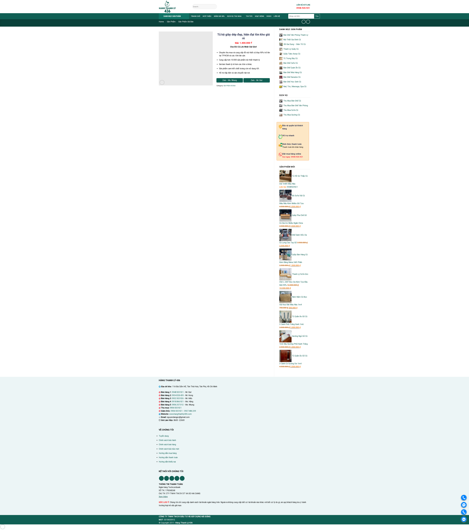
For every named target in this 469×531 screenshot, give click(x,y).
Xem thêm (163, 496)
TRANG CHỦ (195, 16)
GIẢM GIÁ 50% (219, 16)
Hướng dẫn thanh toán (168, 457)
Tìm (317, 16)
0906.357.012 (178, 405)
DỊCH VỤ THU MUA (234, 16)
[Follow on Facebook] (161, 478)
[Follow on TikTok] (166, 478)
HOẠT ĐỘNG (259, 16)
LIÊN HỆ (277, 16)
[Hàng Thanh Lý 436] (174, 6)
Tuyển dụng (164, 436)
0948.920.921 (178, 392)
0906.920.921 (175, 408)
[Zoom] (162, 82)
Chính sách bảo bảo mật (169, 449)
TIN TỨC (249, 16)
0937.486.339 (190, 411)
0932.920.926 (178, 398)
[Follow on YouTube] (182, 478)
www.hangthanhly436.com (180, 414)
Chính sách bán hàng (167, 444)
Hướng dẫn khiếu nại (167, 462)
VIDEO (268, 16)
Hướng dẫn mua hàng (168, 453)
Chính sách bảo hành (167, 440)
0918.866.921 (178, 401)
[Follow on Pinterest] (177, 478)
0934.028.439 (178, 395)
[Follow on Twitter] (171, 478)
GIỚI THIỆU (207, 16)
